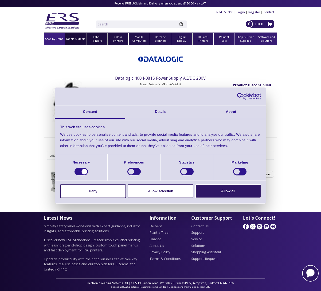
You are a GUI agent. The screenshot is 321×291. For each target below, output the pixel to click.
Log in (241, 12)
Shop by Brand (54, 39)
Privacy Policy (159, 252)
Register (254, 12)
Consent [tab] (90, 112)
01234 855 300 (223, 12)
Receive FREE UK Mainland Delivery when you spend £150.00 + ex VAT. (160, 3)
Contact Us (200, 226)
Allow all (228, 191)
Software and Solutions (266, 39)
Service (196, 239)
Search (182, 24)
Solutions (198, 245)
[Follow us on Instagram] (259, 226)
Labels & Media (75, 39)
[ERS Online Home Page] (62, 19)
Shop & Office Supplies (245, 39)
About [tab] (231, 112)
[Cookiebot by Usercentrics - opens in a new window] (240, 96)
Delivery (155, 226)
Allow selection (160, 191)
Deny (93, 191)
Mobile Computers (139, 39)
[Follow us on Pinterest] (273, 226)
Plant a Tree (158, 232)
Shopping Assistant (206, 252)
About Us (156, 245)
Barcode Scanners (160, 39)
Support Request (204, 258)
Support (197, 232)
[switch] (134, 171)
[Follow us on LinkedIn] (266, 226)
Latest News (58, 218)
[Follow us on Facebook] (246, 226)
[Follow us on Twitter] (252, 226)
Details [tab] (160, 112)
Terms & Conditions (165, 258)
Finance (155, 239)
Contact (268, 12)
